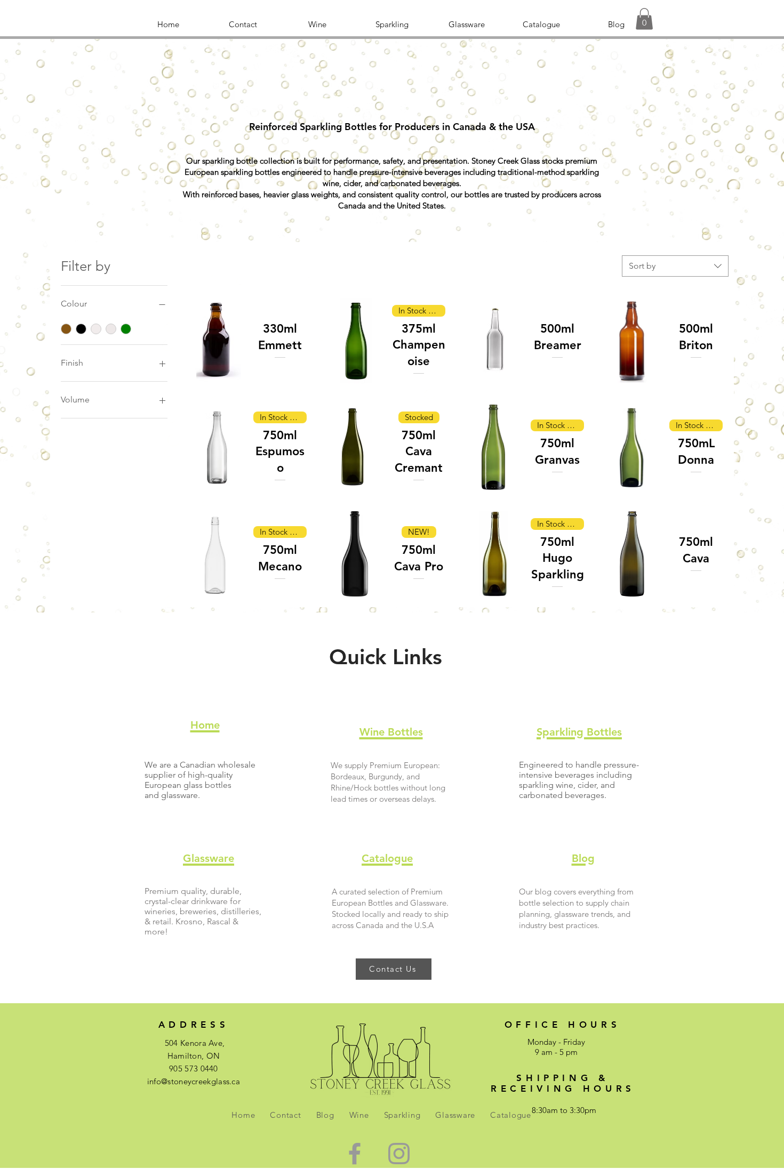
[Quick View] (216, 341)
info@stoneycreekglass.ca (193, 1081)
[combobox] (675, 266)
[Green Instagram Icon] (399, 1153)
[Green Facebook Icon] (354, 1153)
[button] (644, 19)
